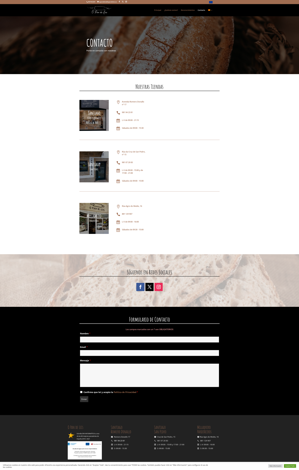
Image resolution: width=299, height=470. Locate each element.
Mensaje (85, 360)
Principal (157, 10)
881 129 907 (127, 214)
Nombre (85, 333)
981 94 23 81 (127, 112)
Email (84, 347)
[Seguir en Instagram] (159, 287)
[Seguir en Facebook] (140, 287)
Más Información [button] (275, 466)
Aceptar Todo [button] (290, 466)
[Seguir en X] (149, 287)
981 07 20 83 (127, 162)
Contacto (201, 10)
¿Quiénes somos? (171, 10)
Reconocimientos (188, 10)
